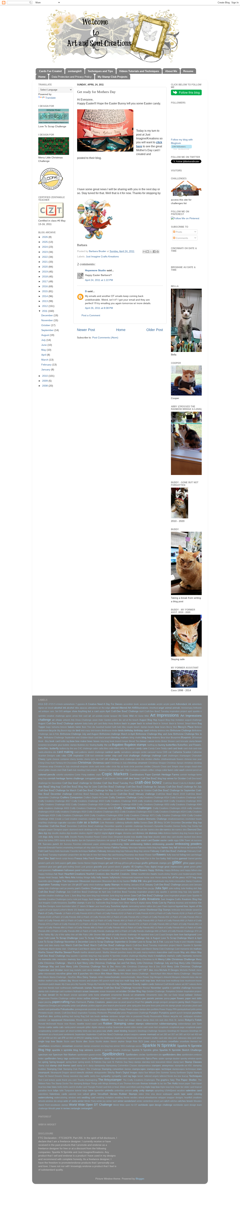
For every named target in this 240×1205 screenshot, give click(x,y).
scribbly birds (81, 1031)
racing (77, 1016)
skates (106, 1041)
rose (66, 1024)
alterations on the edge (99, 708)
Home (120, 330)
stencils (80, 1072)
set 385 (179, 1034)
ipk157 (79, 884)
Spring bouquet (57, 1062)
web (79, 1098)
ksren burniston (63, 906)
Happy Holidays (46, 874)
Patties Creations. (96, 1002)
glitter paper (189, 863)
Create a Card (62, 819)
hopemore (138, 877)
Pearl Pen (140, 1002)
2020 (45, 266)
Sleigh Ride (131, 1041)
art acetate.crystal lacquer (105, 716)
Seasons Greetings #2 (169, 1031)
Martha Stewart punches (114, 952)
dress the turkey (46, 840)
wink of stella (70, 1101)
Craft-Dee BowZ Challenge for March (57, 790)
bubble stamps (70, 745)
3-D (45, 704)
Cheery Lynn (44, 759)
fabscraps (133, 848)
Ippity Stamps (112, 884)
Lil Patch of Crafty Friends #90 (109, 928)
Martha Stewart (46, 952)
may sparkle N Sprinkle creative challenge (118, 956)
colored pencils (46, 774)
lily (52, 934)
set (158, 1034)
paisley (138, 998)
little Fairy (83, 935)
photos (84, 1005)
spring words (84, 1062)
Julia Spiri (161, 888)
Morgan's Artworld (162, 977)
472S (51, 704)
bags (48, 727)
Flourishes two (131, 855)
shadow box (120, 1038)
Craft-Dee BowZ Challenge (111, 786)
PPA (175, 1009)
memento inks (49, 959)
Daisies (144, 823)
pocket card (43, 1009)
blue (168, 738)
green (186, 866)
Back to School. (160, 723)
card (169, 748)
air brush (49, 708)
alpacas (83, 708)
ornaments (139, 995)
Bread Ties (134, 741)
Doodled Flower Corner (96, 837)
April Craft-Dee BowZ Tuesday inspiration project (163, 711)
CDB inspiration (75, 755)
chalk (125, 756)
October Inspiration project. (189, 991)
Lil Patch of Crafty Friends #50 (95, 917)
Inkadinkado (158, 881)
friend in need (119, 858)
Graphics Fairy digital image (149, 866)
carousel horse (154, 752)
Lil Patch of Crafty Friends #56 (184, 917)
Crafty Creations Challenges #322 (136, 812)
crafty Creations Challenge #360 (186, 805)
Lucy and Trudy (171, 942)
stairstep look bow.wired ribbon (157, 1062)
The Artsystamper (110, 1079)
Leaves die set (113, 910)
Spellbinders (113, 1054)
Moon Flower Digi (145, 977)
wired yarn (159, 1101)
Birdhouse (107, 731)
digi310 (97, 833)
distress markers (171, 833)
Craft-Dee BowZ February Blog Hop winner (95, 794)
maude (176, 952)
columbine (69, 775)
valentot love (75, 1094)
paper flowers (177, 998)
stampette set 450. (183, 1066)
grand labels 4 (115, 867)
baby (85, 723)
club (59, 770)
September (47, 330)
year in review (63, 1108)
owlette (125, 998)
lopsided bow (147, 935)
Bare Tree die (88, 727)
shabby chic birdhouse (103, 1038)
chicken (149, 759)
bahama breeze (59, 727)
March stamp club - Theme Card (98, 949)
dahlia (137, 822)
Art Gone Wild (126, 716)
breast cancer (147, 741)
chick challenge (127, 759)
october (123, 991)
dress (199, 837)
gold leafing (68, 867)
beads (151, 727)
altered (115, 707)
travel (199, 1083)
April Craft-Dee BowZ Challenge (122, 711)
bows (90, 741)
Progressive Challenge (138, 1013)
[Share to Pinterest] (157, 251)
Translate (50, 97)
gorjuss (89, 867)
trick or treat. (113, 1087)
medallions (160, 956)
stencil (73, 1073)
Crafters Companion (71, 797)
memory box (74, 959)
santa (49, 1027)
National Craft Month (164, 984)
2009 (45, 380)
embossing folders (140, 844)
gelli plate (72, 863)
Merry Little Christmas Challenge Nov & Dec (90, 966)
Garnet (191, 858)
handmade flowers (137, 870)
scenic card (142, 1027)
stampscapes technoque (184, 1069)
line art (74, 935)
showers (147, 1038)
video (141, 1094)
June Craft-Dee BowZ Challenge (147, 895)
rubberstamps (184, 1024)
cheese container (60, 759)
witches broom (185, 1101)
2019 (45, 271)
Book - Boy (43, 741)
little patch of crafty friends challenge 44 (121, 935)
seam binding (120, 1031)
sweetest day (76, 1076)
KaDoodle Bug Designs (107, 903)
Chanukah (197, 756)
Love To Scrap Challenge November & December (63, 941)
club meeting (78, 770)
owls (131, 998)
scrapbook (163, 1027)
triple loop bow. (167, 1087)
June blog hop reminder (97, 896)
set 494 (69, 1038)
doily (50, 837)
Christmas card (101, 762)
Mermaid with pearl (108, 959)
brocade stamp (187, 741)
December (47, 315)
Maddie (190, 942)
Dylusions (91, 840)
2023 (45, 251)
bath (114, 727)
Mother (41, 981)
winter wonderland (127, 1101)
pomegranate (81, 1009)
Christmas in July (118, 763)
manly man (59, 945)
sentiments (69, 1034)
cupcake (62, 822)
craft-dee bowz (148, 782)
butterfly (54, 748)
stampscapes (139, 1069)
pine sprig (132, 1006)
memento (187, 956)
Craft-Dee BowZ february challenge (136, 794)
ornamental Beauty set (122, 995)
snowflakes (44, 1046)
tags (134, 1076)
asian (95, 720)
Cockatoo (134, 770)
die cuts (140, 830)
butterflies (171, 744)
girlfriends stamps (158, 863)
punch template (184, 1013)
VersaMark (103, 1094)
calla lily (123, 748)
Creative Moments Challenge (152, 819)
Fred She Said (46, 858)
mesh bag (68, 970)
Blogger (140, 1178)
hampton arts (108, 870)
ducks (75, 840)
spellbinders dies (171, 1054)
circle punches (136, 767)
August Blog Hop (148, 720)
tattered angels (151, 1076)
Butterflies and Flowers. (189, 745)
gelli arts (50, 863)
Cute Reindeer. (107, 823)
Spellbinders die (154, 1055)
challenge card (159, 755)
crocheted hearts (193, 819)
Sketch (113, 1041)
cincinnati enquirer (79, 767)
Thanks (81, 1080)
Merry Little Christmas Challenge (176, 959)
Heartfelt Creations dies (98, 874)
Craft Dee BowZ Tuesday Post (118, 783)
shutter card (157, 1038)
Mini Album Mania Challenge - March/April (140, 974)
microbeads (50, 974)
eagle (137, 840)
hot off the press (176, 877)
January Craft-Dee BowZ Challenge (163, 884)
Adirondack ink (183, 704)
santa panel (70, 1027)
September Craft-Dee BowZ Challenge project (108, 1034)
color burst (167, 770)
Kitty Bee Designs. (47, 906)
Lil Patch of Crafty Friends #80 (154, 924)
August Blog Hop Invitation (171, 720)
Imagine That (60, 881)
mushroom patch (46, 984)
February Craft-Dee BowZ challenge (168, 851)
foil (177, 855)
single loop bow (46, 1041)
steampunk (44, 1072)
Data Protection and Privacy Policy (72, 76)
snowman (67, 1046)
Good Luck (80, 867)
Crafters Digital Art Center (96, 797)
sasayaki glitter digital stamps (90, 1027)
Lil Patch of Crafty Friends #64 (109, 921)
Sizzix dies (81, 1041)
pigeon (99, 1006)
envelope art (80, 848)
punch (173, 1012)
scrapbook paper (193, 1027)
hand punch (120, 870)
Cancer (131, 748)
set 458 (46, 1038)
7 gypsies (80, 704)
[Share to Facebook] (154, 251)
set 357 (171, 1034)
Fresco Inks (81, 858)
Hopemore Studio (95, 270)
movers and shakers (89, 981)
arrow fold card (79, 716)
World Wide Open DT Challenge (90, 1104)
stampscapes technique (159, 1069)
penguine (173, 1002)
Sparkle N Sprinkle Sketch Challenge (180, 1050)
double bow (129, 837)
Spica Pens (152, 1058)
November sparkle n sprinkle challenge (171, 988)
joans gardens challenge (115, 888)
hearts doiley (164, 874)
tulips (56, 1090)
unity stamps (146, 1090)
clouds (53, 770)
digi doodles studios (76, 833)
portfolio (155, 1009)
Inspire (64, 885)
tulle (62, 1091)
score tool (153, 1027)
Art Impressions (164, 715)
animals (176, 707)
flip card (112, 855)
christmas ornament (137, 762)
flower (142, 855)
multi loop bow (131, 980)
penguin (164, 1002)
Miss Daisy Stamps (87, 977)
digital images (115, 833)
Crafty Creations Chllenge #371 (139, 815)
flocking (120, 855)
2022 (45, 256)
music (58, 984)
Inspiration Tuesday (49, 884)
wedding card (88, 1097)
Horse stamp (161, 877)
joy (149, 888)
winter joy (101, 1101)
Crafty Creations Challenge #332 (54, 805)
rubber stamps (135, 1023)
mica (156, 970)
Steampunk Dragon (59, 1073)
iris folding (125, 885)
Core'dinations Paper (140, 774)
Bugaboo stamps (135, 744)
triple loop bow (152, 1087)
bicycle (52, 730)
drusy (68, 840)
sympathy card (119, 1076)
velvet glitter (89, 1094)
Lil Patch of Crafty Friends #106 (169, 913)
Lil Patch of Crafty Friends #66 (139, 921)
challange (134, 755)
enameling (68, 848)
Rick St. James (176, 1020)
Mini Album (95, 974)
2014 (45, 296)
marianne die (186, 949)
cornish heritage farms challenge (65, 778)
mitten (101, 977)
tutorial (78, 1091)
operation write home (88, 995)
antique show (70, 711)
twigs (84, 1091)
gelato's (42, 863)
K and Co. (90, 903)
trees (54, 1087)
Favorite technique (79, 851)
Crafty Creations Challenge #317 (54, 801)
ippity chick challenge (93, 885)
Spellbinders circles (135, 1054)
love (176, 934)
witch (167, 1101)
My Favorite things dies (105, 984)
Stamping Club (54, 1069)
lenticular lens (178, 910)
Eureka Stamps (103, 848)
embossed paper (90, 844)
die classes (130, 830)
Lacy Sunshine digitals (116, 906)
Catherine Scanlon (182, 752)
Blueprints (175, 738)
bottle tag (64, 741)
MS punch (104, 981)
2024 (45, 246)
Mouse (75, 981)
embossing (105, 844)
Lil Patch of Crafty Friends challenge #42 (99, 931)
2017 (45, 281)
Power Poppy (165, 1009)
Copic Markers (115, 774)
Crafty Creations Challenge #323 (88, 801)
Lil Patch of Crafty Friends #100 (78, 913)
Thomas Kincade (132, 1083)
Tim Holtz (172, 1083)
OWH (113, 998)
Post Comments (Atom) (105, 337)
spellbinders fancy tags (56, 1058)
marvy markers (149, 952)
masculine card (164, 952)
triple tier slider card (184, 1087)
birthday (128, 730)
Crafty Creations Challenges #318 (169, 808)
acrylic (160, 704)
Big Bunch (62, 731)
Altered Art (125, 707)
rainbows (113, 1016)
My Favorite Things (84, 984)
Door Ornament (115, 837)
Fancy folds (54, 851)
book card (55, 741)
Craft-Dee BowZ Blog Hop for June (79, 786)
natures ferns (195, 984)
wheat (141, 1098)
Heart (60, 874)
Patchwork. (81, 1002)
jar (65, 888)
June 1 (67, 896)
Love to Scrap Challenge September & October (113, 941)
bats (119, 727)
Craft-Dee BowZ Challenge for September (174, 790)
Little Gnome (95, 935)
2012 (45, 306)
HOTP (189, 877)
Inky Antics (170, 881)
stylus (141, 1073)
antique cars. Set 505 (52, 711)
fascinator (65, 851)
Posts (178, 231)
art (89, 716)
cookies (91, 774)
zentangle (75, 1108)
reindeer (198, 1016)
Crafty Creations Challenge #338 (120, 805)
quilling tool (67, 1016)
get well (109, 863)
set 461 (53, 1038)
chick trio (139, 759)
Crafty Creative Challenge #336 (170, 815)
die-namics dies (179, 830)
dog (181, 833)
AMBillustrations (140, 707)
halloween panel (72, 870)
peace (109, 1002)
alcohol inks (73, 707)
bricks (158, 741)
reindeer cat (44, 1020)
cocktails (143, 770)
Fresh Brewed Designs (100, 858)
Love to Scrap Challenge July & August (139, 938)
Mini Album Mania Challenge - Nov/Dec (57, 977)
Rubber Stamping (114, 1023)
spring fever (71, 1062)
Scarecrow (118, 1027)
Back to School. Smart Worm (183, 723)
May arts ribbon (188, 952)
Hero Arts (70, 877)
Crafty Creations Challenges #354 (106, 815)
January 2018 (137, 885)
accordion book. (131, 704)
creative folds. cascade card (102, 819)
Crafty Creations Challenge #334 (87, 805)
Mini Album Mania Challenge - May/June (182, 974)
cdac (63, 755)
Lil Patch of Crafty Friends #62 (79, 921)
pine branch (108, 1006)
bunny (161, 744)
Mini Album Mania (110, 973)
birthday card (141, 730)
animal (168, 707)
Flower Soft (150, 855)
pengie (156, 1002)
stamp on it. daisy (85, 1066)
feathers (93, 851)
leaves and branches (95, 910)
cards (117, 752)
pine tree (141, 1006)
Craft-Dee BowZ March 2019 (170, 794)
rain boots (95, 1016)
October (46, 325)
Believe (198, 727)
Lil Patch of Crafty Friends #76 (94, 924)
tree (49, 1087)
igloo (50, 881)
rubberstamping (168, 1023)
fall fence (182, 848)
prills (193, 1009)
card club (187, 748)
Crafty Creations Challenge (123, 797)
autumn (78, 723)
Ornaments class (154, 995)
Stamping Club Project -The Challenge (82, 1069)
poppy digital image (109, 1009)
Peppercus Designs (47, 1006)
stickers (89, 1072)
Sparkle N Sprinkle (159, 1045)
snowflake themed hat (191, 1041)
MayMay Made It (147, 956)
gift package (135, 863)
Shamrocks (132, 1038)
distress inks (156, 833)
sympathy (106, 1076)
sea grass (97, 1031)
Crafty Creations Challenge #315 (186, 797)
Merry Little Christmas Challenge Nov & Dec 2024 (140, 967)
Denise (176, 826)
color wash (179, 770)
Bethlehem (43, 731)
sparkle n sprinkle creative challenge (112, 1050)
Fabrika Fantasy (119, 847)
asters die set (118, 720)
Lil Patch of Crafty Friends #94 (169, 928)
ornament (105, 995)
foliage (198, 855)
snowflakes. (56, 1046)
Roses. (72, 1024)
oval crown (105, 998)
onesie (74, 995)
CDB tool (89, 756)
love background (187, 934)
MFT (140, 970)
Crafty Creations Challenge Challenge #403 (91, 808)
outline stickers (91, 998)
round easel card (93, 1024)
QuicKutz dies (45, 1016)
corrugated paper (93, 778)
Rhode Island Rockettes (88, 1020)
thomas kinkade (149, 1083)
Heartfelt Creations (74, 873)
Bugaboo (117, 744)
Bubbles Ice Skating (87, 745)
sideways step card (187, 1038)
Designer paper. (61, 830)
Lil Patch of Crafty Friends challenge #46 (138, 931)
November (47, 320)
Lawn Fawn (161, 906)
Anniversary (187, 708)
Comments (181, 238)
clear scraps (185, 767)
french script (61, 858)
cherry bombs (76, 759)
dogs (45, 837)
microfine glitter (64, 973)
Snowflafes (162, 1041)
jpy (152, 888)
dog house (189, 833)
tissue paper (184, 1083)
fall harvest (192, 848)
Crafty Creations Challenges (132, 808)
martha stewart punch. (91, 952)
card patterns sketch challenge (89, 752)
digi (45, 833)
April (44, 354)
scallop (109, 1027)
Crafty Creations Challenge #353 (153, 805)
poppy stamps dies (142, 1009)
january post (187, 885)
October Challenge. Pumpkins (161, 991)
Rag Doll (85, 1016)
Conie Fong (80, 775)
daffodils (129, 823)
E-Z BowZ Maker (125, 840)
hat (55, 874)
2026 (45, 237)
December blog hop (192, 822)
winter (81, 1101)
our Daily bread (176, 995)
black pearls (105, 738)
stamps (127, 1069)
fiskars (105, 855)
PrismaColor (114, 1012)
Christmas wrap (45, 767)
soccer (138, 1046)
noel (57, 988)
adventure (197, 704)
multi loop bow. (147, 980)
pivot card (197, 1006)
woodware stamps (59, 1105)
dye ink (82, 840)
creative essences (78, 819)
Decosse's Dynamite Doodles (158, 826)
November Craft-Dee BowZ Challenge (112, 988)
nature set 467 (182, 984)
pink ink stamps (168, 1006)
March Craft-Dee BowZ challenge (107, 945)
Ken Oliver (124, 903)
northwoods (65, 988)
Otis (165, 995)
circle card (94, 767)
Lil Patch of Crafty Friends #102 (108, 913)
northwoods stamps (82, 988)
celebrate (99, 756)
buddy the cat (104, 745)
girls (169, 863)
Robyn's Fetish (193, 1019)
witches (173, 1101)
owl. (119, 998)
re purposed (136, 1016)
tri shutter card (80, 1087)
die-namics (165, 829)
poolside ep (93, 1009)
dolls (66, 837)
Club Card (67, 770)
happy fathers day (193, 870)
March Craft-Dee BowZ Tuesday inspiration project (151, 945)
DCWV (167, 823)
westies (134, 1098)
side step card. (170, 1038)
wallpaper (167, 1094)
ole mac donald (46, 995)
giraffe (144, 863)
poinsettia (55, 1009)
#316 (40, 704)
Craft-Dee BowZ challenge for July (184, 786)
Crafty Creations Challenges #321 (103, 812)
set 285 (163, 1034)
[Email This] (144, 251)
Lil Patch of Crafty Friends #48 (66, 917)
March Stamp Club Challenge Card (163, 949)
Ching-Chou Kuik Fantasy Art (52, 763)
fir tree (94, 855)
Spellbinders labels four (103, 1058)
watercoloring (45, 1097)
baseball (100, 727)
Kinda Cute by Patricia (163, 902)
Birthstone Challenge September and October (66, 738)
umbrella (109, 1090)
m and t (183, 942)
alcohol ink (60, 707)
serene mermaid (147, 1034)
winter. (140, 1101)
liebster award (192, 910)
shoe (140, 1038)
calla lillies (114, 748)
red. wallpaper (186, 1016)
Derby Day (186, 826)
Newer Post (86, 330)
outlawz (189, 995)
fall (175, 847)
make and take (45, 945)
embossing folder (120, 844)
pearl (123, 1002)
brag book (109, 741)
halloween (58, 870)
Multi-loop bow (163, 981)
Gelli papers (60, 863)
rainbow (104, 1016)
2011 (45, 311)
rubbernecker (151, 1023)
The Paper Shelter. (186, 1079)
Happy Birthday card (174, 870)
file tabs (86, 855)
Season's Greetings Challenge (142, 1031)
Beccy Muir (171, 727)
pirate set (180, 1006)
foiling (183, 854)
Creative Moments (126, 819)
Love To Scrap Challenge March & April (181, 938)
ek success (196, 840)
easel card (146, 840)
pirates (188, 1006)
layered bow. (182, 906)
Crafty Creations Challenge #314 (153, 797)
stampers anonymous (163, 1065)
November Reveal (141, 988)
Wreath (51, 1108)
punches (197, 1012)
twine (90, 1090)
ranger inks (124, 1016)
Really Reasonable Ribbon (156, 1016)
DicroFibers (109, 830)
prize (123, 1013)
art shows (57, 720)
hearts (154, 874)
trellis (60, 1087)
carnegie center (139, 752)
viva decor (156, 1094)
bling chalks (135, 738)
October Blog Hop (137, 991)
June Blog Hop (79, 896)
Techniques (195, 1076)
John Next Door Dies (137, 888)
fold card (190, 855)
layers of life (195, 906)
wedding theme (122, 1098)
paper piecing (44, 1002)
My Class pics (68, 984)
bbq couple (127, 727)
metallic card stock (83, 970)
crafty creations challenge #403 (53, 808)
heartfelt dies (144, 874)
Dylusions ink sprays (106, 840)
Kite (200, 903)
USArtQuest (170, 1091)
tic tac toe (162, 1083)
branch (118, 741)
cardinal (109, 752)
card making (65, 752)
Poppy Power (125, 1009)
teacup (185, 1076)
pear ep (117, 1002)
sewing (88, 1038)
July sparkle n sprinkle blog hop (171, 892)
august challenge (193, 720)
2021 (45, 261)
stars (199, 1069)
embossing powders (188, 844)
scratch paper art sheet (63, 1031)
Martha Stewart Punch (67, 952)
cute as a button (88, 822)
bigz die (71, 731)
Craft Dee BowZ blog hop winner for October (163, 778)
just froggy (83, 899)
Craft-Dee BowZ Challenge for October (133, 790)
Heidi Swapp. (52, 877)
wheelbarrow (151, 1098)
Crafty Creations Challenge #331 (185, 801)
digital (105, 833)
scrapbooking (44, 1031)
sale (194, 1024)
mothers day (65, 980)
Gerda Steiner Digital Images (91, 863)
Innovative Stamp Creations (188, 881)
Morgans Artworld (180, 977)
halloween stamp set (91, 870)
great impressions (173, 866)
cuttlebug (119, 823)
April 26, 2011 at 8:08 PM (99, 308)
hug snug (197, 877)
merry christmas (126, 959)
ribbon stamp (142, 1020)
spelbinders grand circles (89, 1055)
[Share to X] (151, 251)
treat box (42, 1087)
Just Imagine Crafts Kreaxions (52, 903)
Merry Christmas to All (146, 959)
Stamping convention (113, 1069)
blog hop (146, 737)
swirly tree (95, 1076)
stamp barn (178, 1062)
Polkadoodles (67, 1009)
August (45, 335)
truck (50, 1091)
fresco (71, 858)
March (45, 359)
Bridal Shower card (170, 741)
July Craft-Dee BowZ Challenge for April (86, 892)
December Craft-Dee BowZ (52, 826)
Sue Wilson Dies (152, 1073)
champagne (185, 756)
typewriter (99, 1091)
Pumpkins (164, 1012)
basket (108, 727)
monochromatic (112, 977)
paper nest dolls (193, 998)
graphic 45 (128, 866)
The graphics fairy (165, 1080)
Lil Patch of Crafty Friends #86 (79, 928)
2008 (45, 385)
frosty (142, 858)
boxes (96, 741)
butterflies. (43, 748)
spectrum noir (45, 1054)
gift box (125, 863)
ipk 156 (71, 885)
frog (137, 858)
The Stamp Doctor (60, 1083)
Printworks (102, 1013)
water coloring (194, 1094)
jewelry (70, 888)
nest (40, 988)
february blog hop (115, 851)
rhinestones (69, 1020)
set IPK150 (78, 1038)
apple (102, 711)
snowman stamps (82, 1046)
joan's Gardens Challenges (88, 888)
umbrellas (119, 1091)
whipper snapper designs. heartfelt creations (180, 1098)
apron (68, 716)
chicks (156, 759)
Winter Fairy (90, 1101)
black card (93, 738)
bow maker (81, 741)
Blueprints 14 (187, 737)
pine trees (151, 1006)
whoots (41, 1101)
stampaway (99, 1066)
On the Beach (63, 995)
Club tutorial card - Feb (118, 770)
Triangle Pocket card (97, 1087)
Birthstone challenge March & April (117, 734)
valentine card (194, 1090)
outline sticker (76, 998)
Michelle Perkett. (188, 970)
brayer (125, 741)
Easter (156, 840)
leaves (81, 909)
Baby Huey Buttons (112, 723)
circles (147, 766)
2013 (45, 301)
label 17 (75, 906)
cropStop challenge (47, 823)
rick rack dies (161, 1020)
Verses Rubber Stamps (123, 1093)
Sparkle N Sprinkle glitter (145, 1050)
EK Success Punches (70, 844)
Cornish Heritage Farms (165, 774)
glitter (177, 862)
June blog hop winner (120, 896)
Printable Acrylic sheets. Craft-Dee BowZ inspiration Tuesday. (67, 1013)
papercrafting (60, 1002)
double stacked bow (186, 837)
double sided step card (164, 837)
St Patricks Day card (101, 1062)
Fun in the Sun (152, 858)
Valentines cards (58, 1094)
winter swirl (111, 1101)
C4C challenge (85, 748)
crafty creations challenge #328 (153, 801)
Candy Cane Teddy (157, 748)
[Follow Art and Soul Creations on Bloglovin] (181, 148)
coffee (151, 770)
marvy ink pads (134, 952)
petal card (75, 1006)
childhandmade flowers (172, 759)
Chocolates (72, 763)
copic (98, 775)
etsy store (91, 848)
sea (90, 1031)
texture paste (55, 1080)
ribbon (104, 1019)
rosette (80, 1023)
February (46, 364)
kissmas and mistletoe (186, 903)
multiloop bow (177, 981)
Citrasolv (156, 767)
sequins (135, 1034)
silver (199, 1038)
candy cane (141, 748)
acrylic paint (169, 704)
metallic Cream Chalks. (105, 970)
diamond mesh (76, 830)
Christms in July (62, 767)
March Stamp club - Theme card (130, 949)
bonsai (198, 738)
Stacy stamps (134, 1062)
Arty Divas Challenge (81, 720)
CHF (101, 759)
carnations (126, 752)
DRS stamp (59, 840)
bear (157, 727)
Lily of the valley (62, 935)
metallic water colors (128, 970)
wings (60, 1101)
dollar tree (59, 837)
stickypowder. (100, 1073)
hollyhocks (115, 877)
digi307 (90, 833)
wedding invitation (105, 1098)
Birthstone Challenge (180, 730)
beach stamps (140, 727)
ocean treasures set (109, 991)
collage (158, 770)
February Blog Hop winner (137, 851)
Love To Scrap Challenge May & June (98, 938)
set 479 (61, 1038)
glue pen (52, 867)
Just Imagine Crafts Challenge (104, 899)
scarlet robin (130, 1027)
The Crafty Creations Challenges (139, 1080)
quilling (57, 1016)
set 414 (187, 1034)
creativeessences (176, 819)
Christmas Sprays (175, 763)
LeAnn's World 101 (68, 910)
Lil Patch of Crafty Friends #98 (64, 931)
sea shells (107, 1031)
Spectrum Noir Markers (64, 1054)
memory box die (89, 959)
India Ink (136, 881)
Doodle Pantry (77, 837)
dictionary (119, 830)
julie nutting (174, 888)
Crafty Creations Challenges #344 (72, 815)
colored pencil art (193, 770)
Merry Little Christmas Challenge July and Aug (154, 963)
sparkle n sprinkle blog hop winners (72, 1050)
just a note (72, 899)
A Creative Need (94, 704)
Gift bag (117, 863)
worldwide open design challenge (155, 1105)
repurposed (56, 1020)
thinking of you (116, 1083)
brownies (42, 745)
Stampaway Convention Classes (121, 1066)
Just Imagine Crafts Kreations (102, 256)
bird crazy (85, 731)
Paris (73, 1002)
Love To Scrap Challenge (64, 938)
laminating (134, 906)
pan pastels (148, 998)
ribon (152, 1020)
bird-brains (96, 731)
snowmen (95, 1046)
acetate (151, 704)
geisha (198, 858)
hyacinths (42, 881)
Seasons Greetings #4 (191, 1031)
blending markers (120, 737)
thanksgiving (91, 1080)
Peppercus (196, 1002)
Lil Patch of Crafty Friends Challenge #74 (178, 931)
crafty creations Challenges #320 (70, 812)
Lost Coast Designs (163, 935)
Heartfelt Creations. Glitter (124, 874)
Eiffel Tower (185, 840)
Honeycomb (127, 877)
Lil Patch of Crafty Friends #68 (169, 921)
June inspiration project (175, 896)
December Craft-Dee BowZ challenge (85, 826)
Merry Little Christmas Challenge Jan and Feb (106, 963)
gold (59, 866)
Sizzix (59, 1041)
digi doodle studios (57, 833)
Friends (130, 858)
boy (102, 741)
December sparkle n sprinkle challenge (124, 826)
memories (62, 959)
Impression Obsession (78, 881)
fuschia (174, 858)
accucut (143, 704)
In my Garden (123, 881)
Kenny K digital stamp (140, 903)
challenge (146, 755)
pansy (167, 998)
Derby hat (197, 826)
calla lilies (103, 748)
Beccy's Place (185, 726)
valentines (43, 1094)
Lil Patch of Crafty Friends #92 (139, 928)
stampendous (144, 1066)
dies (40, 833)
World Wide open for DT (125, 1105)
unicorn (128, 1091)
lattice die (151, 906)
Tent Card (43, 1080)
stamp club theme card (63, 1065)
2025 (45, 241)
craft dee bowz (131, 778)
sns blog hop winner (110, 1046)
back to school (144, 723)
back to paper (129, 723)
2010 (45, 375)
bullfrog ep (152, 745)
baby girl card (95, 723)
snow (153, 1041)
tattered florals (166, 1076)
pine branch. (121, 1006)
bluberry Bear (158, 738)
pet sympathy (64, 1006)
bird (78, 730)
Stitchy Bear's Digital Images (122, 1072)
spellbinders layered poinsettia (130, 1059)
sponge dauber (172, 1059)
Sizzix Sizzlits (95, 1041)
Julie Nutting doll (189, 888)
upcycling (159, 1091)
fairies (164, 847)
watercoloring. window (65, 1098)
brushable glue (55, 745)
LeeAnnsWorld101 (129, 910)
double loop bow (144, 837)
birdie (115, 731)
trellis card (68, 1087)
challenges (173, 756)
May (44, 349)
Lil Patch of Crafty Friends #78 (124, 924)
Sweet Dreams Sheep (58, 1076)
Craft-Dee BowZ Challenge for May (95, 790)
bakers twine (74, 727)
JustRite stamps (76, 902)
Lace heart (100, 906)
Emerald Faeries (55, 848)
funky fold (165, 858)
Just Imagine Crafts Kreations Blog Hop (181, 899)
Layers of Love (45, 910)
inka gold (147, 881)
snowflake (173, 1041)
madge (198, 942)
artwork (66, 720)
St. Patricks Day (120, 1062)
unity (135, 1090)
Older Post (154, 330)
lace (91, 906)
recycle (174, 1016)
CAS (165, 752)
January (46, 369)
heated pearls (189, 874)
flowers (161, 854)
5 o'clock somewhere (64, 704)
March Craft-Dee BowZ (77, 945)
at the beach (132, 720)
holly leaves (102, 877)
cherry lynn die (91, 759)
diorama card (129, 833)
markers (197, 948)
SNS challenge (128, 1046)
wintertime (148, 1101)
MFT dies (148, 970)
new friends (48, 988)
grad (105, 867)
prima (199, 1009)
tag (129, 1076)
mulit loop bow (117, 981)
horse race (149, 877)
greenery (47, 870)
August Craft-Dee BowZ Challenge (56, 723)
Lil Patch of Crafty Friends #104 (139, 913)
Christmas (85, 762)
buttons (63, 748)
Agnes (41, 708)
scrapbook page (177, 1027)
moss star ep (195, 977)
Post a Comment (91, 315)
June (44, 344)
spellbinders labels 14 (79, 1059)
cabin (95, 748)
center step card (113, 755)
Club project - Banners (96, 770)
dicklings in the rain (93, 830)
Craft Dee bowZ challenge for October (81, 783)
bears (163, 727)
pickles (91, 1006)
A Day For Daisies (113, 704)
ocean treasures (90, 991)
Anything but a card (88, 711)
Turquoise (69, 1091)
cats (58, 755)
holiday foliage (83, 877)
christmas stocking (193, 763)
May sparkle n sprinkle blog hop (81, 956)
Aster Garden (104, 720)
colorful (59, 775)
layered (171, 906)
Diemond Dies (194, 829)
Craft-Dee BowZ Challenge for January (146, 786)
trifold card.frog (137, 1087)
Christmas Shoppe (157, 763)
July (43, 340)
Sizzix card (69, 1041)
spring (45, 1062)
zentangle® (87, 1108)
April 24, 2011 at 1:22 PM (99, 280)
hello (61, 877)
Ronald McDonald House (50, 1024)
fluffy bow (171, 855)
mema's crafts (174, 956)
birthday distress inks (160, 731)
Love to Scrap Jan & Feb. (151, 941)
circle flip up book (120, 767)
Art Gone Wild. (142, 716)
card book (178, 748)
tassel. (140, 1076)
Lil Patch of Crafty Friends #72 (65, 924)
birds (121, 730)
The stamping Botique (79, 1083)
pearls (148, 1002)
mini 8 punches (81, 973)
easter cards (166, 840)
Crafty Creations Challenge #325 (121, 801)
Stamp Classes (193, 1062)
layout (56, 910)
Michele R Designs (169, 970)
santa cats (58, 1027)
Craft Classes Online (113, 778)
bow (72, 741)
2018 (45, 276)
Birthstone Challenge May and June (154, 734)
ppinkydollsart (184, 1009)
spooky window (187, 1059)
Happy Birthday (156, 870)
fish (99, 855)
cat (169, 752)
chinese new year (193, 759)
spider (161, 1059)
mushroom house (193, 981)
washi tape (179, 1094)
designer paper (45, 830)
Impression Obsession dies (104, 881)
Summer (165, 1073)
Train (193, 1083)
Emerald (42, 848)
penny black (184, 1002)
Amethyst (153, 708)
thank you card (69, 1080)
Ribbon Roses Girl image (122, 1020)
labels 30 (84, 906)
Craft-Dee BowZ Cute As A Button (179, 783)
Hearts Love (176, 874)
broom (198, 741)
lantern (143, 906)
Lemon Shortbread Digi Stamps (155, 909)
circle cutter (105, 767)
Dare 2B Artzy (155, 822)
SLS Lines (144, 1041)
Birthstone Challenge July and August (79, 734)
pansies (159, 998)
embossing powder (163, 844)
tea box (177, 1076)
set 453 (194, 1034)
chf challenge (112, 759)
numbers (68, 991)
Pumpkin (153, 1012)
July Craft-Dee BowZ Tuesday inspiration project (130, 892)
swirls (86, 1076)
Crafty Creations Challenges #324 (169, 812)
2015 (45, 291)
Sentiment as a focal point (50, 1034)
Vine (147, 1094)
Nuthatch (77, 991)
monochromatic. (128, 977)
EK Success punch (48, 844)
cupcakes (71, 823)
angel (161, 707)
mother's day (52, 981)
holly (93, 877)
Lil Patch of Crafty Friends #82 (184, 924)
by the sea (72, 748)
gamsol (183, 858)
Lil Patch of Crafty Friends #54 (154, 917)
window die (51, 1101)
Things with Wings (99, 1083)
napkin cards (147, 984)
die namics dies (151, 830)
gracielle (98, 866)
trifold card (125, 1087)
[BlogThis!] (147, 251)
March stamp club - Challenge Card (66, 949)
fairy (171, 847)
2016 (45, 286)
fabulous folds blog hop (149, 848)
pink (158, 1006)
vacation (181, 1091)
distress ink (142, 833)
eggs (176, 840)
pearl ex (131, 1002)
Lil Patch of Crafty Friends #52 (125, 917)
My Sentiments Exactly (128, 984)
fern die (79, 855)
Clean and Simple (169, 767)
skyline (121, 1041)
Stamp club (43, 1066)
